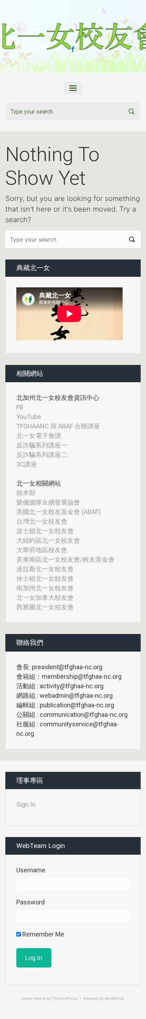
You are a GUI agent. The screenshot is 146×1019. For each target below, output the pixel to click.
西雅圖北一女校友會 (45, 607)
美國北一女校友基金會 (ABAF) (58, 511)
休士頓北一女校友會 (45, 578)
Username (30, 870)
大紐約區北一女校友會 (48, 540)
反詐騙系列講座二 (41, 454)
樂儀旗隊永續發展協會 (48, 502)
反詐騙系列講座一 (41, 445)
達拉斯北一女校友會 (45, 569)
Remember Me (42, 934)
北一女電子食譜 (38, 435)
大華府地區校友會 (41, 550)
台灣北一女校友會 (41, 521)
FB (19, 407)
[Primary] (73, 88)
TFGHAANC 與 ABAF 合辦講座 (58, 426)
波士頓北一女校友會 (45, 531)
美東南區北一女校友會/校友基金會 (65, 559)
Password (30, 902)
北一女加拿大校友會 (45, 597)
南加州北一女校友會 (45, 588)
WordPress (114, 998)
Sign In (25, 804)
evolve (27, 998)
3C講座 (26, 464)
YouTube (28, 416)
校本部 (25, 492)
